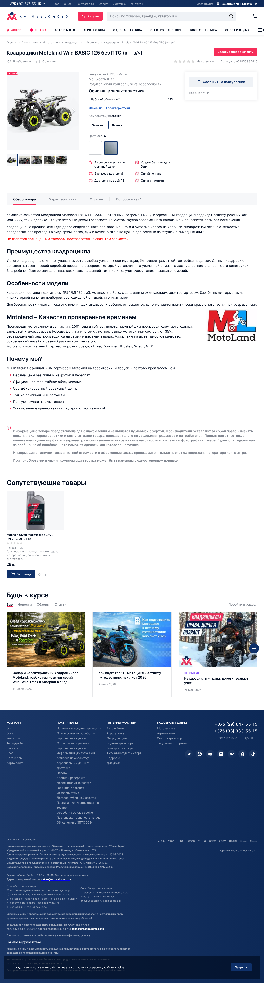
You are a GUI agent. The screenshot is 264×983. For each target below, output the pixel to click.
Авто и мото (65, 30)
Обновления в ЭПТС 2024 (75, 822)
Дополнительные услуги (74, 782)
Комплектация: (105, 116)
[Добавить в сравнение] (48, 574)
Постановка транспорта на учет (79, 817)
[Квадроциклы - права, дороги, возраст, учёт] (217, 654)
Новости (25, 604)
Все (10, 604)
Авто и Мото (115, 728)
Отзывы (96, 199)
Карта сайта (15, 763)
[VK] (232, 754)
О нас (11, 733)
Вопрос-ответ (127, 199)
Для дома (114, 763)
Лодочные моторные (172, 743)
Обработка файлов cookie (75, 812)
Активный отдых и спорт (124, 753)
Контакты (13, 738)
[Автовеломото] (37, 16)
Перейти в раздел (242, 604)
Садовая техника (127, 30)
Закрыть (241, 967)
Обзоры (43, 604)
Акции (16, 30)
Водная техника (203, 30)
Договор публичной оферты (76, 797)
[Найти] (231, 16)
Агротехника (94, 30)
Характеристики (118, 108)
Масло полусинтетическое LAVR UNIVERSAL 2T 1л (30, 537)
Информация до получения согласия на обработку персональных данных (76, 758)
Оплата (62, 773)
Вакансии (13, 748)
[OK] (242, 754)
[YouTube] (210, 754)
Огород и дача (117, 738)
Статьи (61, 604)
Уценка (40, 30)
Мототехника (166, 728)
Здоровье (114, 758)
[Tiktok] (253, 754)
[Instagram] (221, 754)
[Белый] (95, 148)
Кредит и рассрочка (71, 778)
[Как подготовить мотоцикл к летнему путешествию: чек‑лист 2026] (132, 654)
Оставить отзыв (68, 792)
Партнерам (14, 758)
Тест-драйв (15, 743)
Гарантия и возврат (70, 787)
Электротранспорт (166, 30)
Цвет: (97, 136)
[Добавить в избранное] (41, 574)
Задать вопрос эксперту (235, 51)
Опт (9, 728)
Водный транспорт (120, 743)
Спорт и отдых (237, 30)
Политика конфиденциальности (79, 728)
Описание (96, 108)
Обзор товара (24, 199)
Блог (10, 753)
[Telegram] (189, 754)
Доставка (63, 768)
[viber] (200, 754)
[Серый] (111, 148)
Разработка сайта (228, 850)
